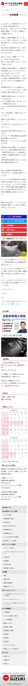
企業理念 (6, 634)
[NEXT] (25, 410)
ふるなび (4, 293)
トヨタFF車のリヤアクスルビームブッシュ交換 (14, 594)
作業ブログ (7, 656)
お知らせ (6, 663)
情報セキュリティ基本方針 (11, 649)
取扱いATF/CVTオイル (10, 526)
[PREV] (2, 410)
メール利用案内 (8, 619)
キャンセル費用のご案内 (10, 616)
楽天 (2, 297)
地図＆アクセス (8, 623)
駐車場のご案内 (8, 627)
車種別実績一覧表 (9, 518)
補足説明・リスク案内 (10, 540)
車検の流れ (7, 579)
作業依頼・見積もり (9, 568)
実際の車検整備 (8, 583)
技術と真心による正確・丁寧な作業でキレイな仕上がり (14, 673)
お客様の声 (7, 522)
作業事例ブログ (8, 529)
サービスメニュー (9, 590)
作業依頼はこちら (9, 533)
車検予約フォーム (9, 586)
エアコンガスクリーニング (11, 599)
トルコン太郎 (7, 515)
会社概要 (6, 638)
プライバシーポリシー (10, 645)
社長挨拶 (6, 641)
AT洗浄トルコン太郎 (10, 511)
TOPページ (7, 507)
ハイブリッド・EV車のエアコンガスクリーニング (14, 604)
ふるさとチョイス (6, 289)
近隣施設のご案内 (9, 630)
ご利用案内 (7, 608)
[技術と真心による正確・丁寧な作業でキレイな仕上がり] (12, 4)
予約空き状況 (7, 564)
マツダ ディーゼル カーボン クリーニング (14, 552)
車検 (5, 572)
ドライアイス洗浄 (9, 544)
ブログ (6, 652)
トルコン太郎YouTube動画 (11, 537)
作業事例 (6, 561)
